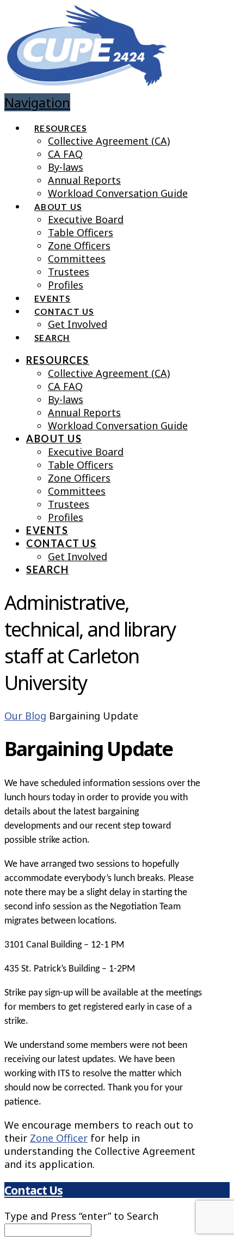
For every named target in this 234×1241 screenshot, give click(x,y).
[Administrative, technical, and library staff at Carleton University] (86, 77)
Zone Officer (59, 1137)
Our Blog (25, 715)
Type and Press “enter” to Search (81, 1215)
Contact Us (33, 1190)
